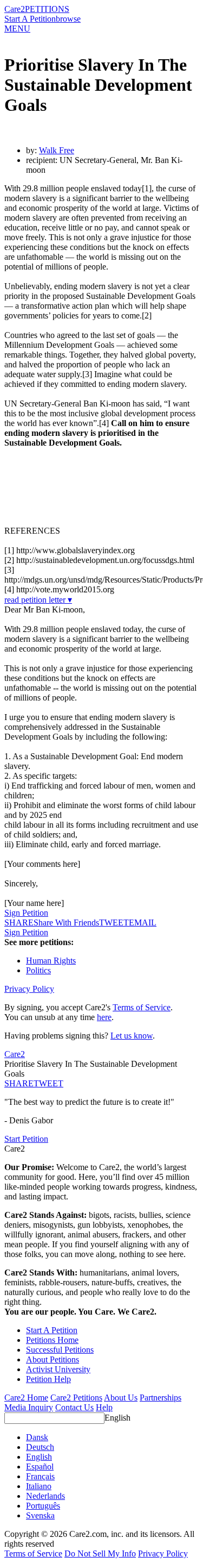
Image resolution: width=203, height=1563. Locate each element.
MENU (17, 28)
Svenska (40, 1515)
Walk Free (56, 150)
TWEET (114, 922)
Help (104, 1407)
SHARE (19, 1083)
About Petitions (52, 1359)
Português (43, 1505)
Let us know (131, 1035)
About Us (120, 1397)
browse (68, 18)
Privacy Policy (29, 988)
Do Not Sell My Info (100, 1553)
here (104, 1017)
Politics (38, 970)
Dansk (37, 1437)
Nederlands (45, 1496)
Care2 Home (26, 1397)
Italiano (38, 1486)
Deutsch (40, 1447)
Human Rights (51, 960)
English (117, 1417)
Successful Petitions (60, 1349)
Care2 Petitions (76, 1397)
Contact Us (74, 1407)
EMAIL (142, 922)
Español (40, 1466)
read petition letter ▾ (38, 599)
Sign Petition (26, 912)
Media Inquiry (28, 1407)
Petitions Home (52, 1340)
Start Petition (26, 1138)
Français (40, 1476)
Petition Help (48, 1379)
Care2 (14, 9)
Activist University (58, 1369)
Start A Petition (30, 18)
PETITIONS (47, 9)
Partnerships (160, 1397)
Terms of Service (142, 1007)
